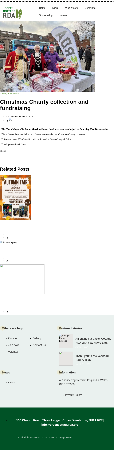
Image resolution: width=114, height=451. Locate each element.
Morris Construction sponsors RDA (27, 302)
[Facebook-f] (81, 437)
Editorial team (19, 120)
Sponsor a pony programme (21, 251)
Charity (3, 93)
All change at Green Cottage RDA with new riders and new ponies (93, 342)
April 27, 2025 (13, 258)
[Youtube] (92, 437)
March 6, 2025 (13, 309)
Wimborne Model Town (85, 139)
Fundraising (13, 93)
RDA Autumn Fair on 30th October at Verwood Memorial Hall (46, 228)
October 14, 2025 (14, 234)
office (11, 237)
